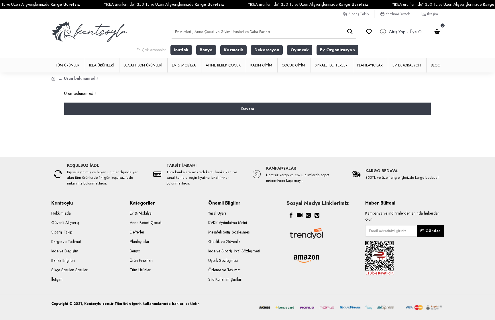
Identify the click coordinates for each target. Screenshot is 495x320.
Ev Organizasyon (337, 50)
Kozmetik (233, 50)
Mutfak (181, 50)
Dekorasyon (266, 50)
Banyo (206, 50)
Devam (247, 108)
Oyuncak (299, 50)
